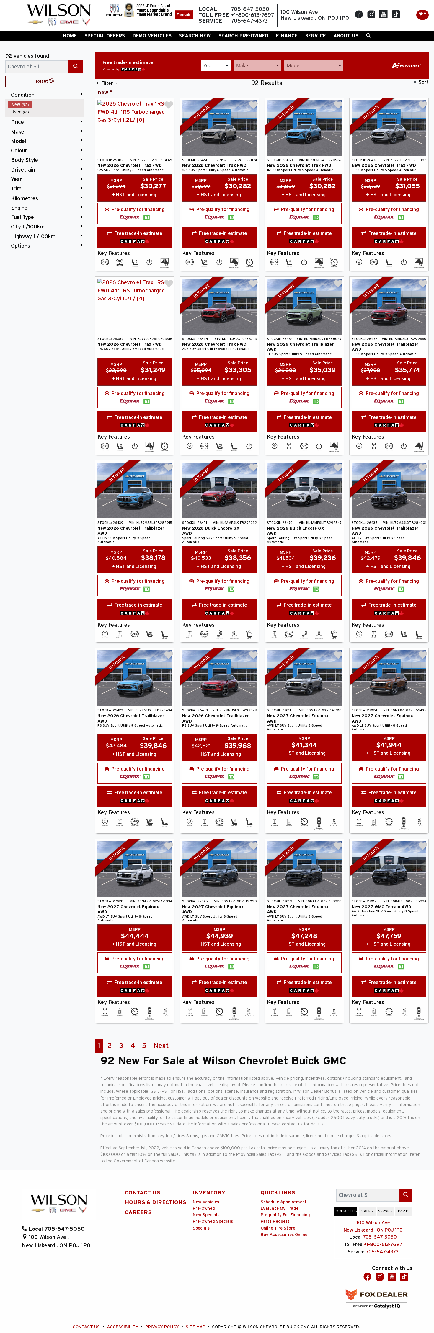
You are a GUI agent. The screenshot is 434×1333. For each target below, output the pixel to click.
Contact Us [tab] (346, 1211)
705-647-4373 (382, 1252)
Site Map (196, 1327)
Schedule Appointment (284, 1202)
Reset (42, 81)
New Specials (206, 1215)
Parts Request (275, 1221)
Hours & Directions (155, 1202)
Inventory (209, 1193)
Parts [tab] (404, 1211)
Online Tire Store (278, 1228)
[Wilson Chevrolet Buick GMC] (59, 15)
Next (161, 1045)
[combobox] (215, 65)
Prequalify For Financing (285, 1215)
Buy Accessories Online (284, 1234)
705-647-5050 (380, 1237)
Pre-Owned (204, 1208)
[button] (70, 36)
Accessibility (123, 1327)
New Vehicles (206, 1202)
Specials (201, 1228)
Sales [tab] (367, 1211)
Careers (138, 1212)
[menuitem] (46, 104)
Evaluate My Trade (279, 1208)
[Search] (75, 66)
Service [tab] (385, 1211)
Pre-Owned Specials (213, 1221)
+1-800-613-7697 (383, 1244)
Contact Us (142, 1193)
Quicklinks (278, 1193)
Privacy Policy (162, 1327)
